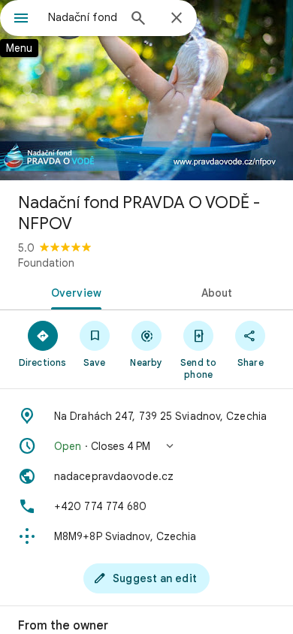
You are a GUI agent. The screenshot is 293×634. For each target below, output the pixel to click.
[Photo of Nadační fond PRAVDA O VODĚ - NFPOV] (146, 90)
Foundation (46, 263)
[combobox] (82, 17)
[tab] (73, 291)
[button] (146, 446)
